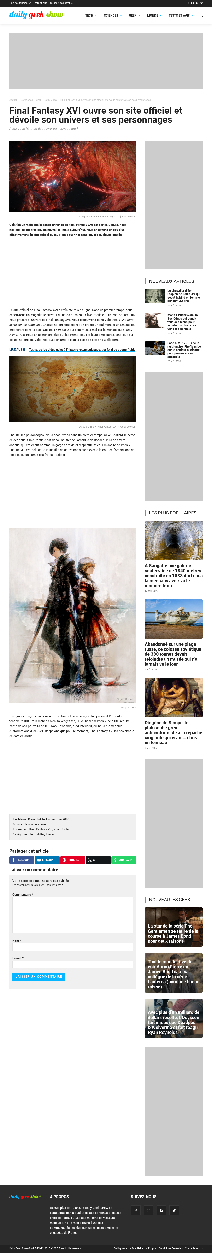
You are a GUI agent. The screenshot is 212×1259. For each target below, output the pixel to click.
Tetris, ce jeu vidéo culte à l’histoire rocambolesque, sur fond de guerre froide (82, 350)
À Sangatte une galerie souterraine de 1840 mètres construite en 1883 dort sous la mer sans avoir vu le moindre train (174, 575)
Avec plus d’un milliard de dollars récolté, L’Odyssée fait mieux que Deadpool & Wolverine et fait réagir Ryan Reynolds (173, 1022)
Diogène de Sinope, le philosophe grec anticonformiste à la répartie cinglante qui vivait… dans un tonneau (173, 732)
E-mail (18, 958)
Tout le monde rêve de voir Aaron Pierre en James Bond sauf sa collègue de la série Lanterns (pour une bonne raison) (173, 974)
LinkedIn (47, 860)
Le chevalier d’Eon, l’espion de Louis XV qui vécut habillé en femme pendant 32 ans (183, 296)
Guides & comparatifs (61, 3)
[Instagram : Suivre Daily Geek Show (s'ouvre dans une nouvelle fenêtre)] (192, 4)
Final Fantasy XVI (40, 829)
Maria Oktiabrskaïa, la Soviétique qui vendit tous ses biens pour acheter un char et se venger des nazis (182, 322)
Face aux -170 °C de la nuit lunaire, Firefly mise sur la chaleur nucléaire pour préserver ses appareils (184, 350)
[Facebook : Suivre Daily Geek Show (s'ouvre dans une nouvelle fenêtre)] (188, 4)
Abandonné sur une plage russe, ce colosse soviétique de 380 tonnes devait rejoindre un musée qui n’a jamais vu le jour (173, 654)
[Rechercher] (201, 16)
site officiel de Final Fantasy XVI (35, 310)
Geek (132, 15)
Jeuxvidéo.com (127, 426)
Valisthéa (111, 320)
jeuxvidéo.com (128, 216)
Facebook (23, 860)
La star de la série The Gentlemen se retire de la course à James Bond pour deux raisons (173, 933)
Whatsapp (125, 860)
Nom (16, 941)
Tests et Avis (40, 3)
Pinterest (74, 860)
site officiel (61, 829)
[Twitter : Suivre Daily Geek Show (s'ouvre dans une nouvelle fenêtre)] (201, 4)
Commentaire (22, 894)
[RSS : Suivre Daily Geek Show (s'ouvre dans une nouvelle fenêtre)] (197, 4)
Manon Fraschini (29, 819)
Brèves (50, 834)
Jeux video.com (35, 824)
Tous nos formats (18, 3)
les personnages (32, 435)
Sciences (111, 15)
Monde (152, 15)
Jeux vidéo (36, 834)
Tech (89, 15)
